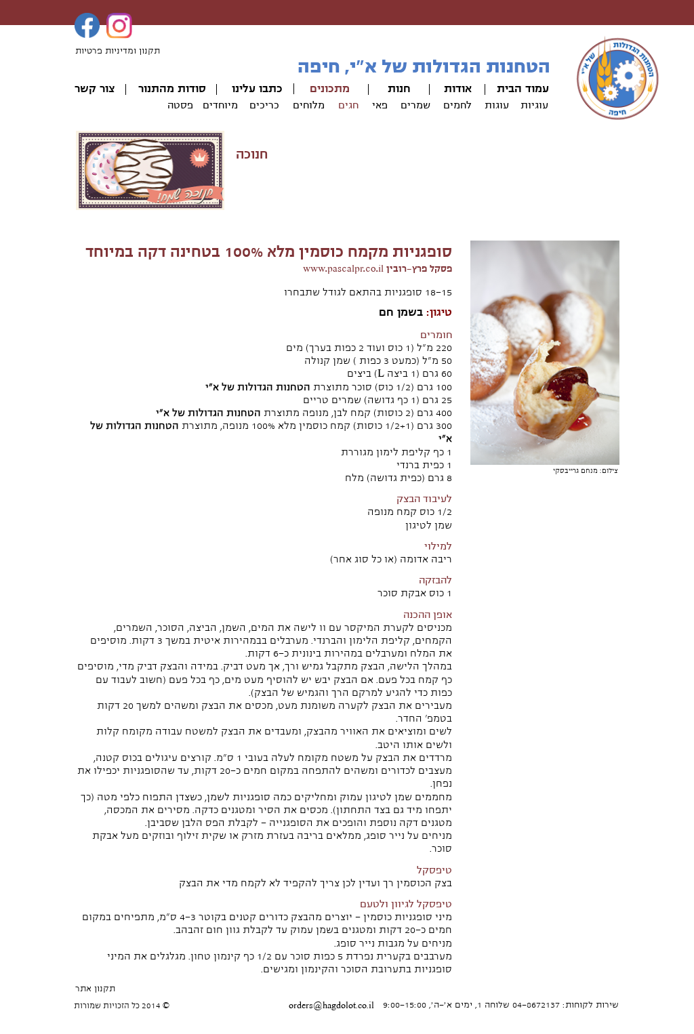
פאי (380, 105)
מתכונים (330, 89)
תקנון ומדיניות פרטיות (117, 51)
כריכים (264, 105)
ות (393, 89)
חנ (405, 89)
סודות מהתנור (172, 89)
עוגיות (534, 105)
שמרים (415, 105)
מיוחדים (220, 105)
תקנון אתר (95, 988)
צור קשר (95, 89)
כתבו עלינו (257, 89)
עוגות (497, 105)
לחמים (457, 105)
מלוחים (309, 105)
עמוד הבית (523, 89)
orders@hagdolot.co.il (331, 1005)
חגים (348, 105)
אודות (458, 89)
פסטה (180, 105)
